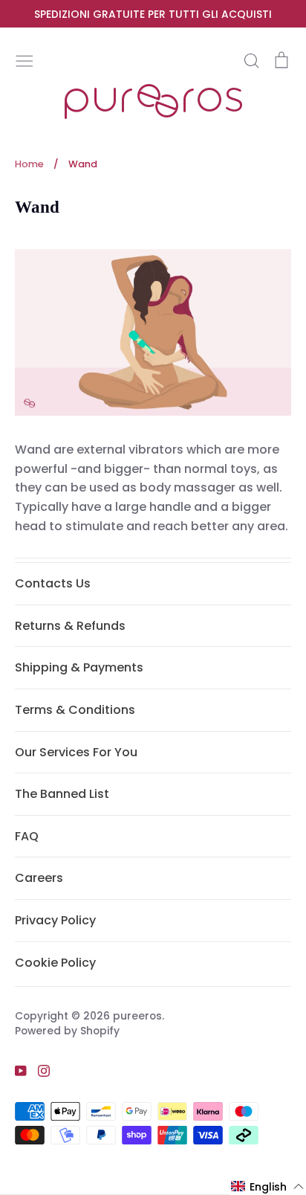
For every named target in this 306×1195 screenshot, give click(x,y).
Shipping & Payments (79, 667)
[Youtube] (15, 1069)
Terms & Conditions (75, 709)
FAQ (27, 836)
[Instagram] (38, 1069)
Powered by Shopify (67, 1030)
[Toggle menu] (24, 59)
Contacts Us (53, 583)
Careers (39, 877)
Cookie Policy (55, 962)
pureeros (137, 1015)
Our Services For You (76, 752)
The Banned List (62, 793)
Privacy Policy (55, 920)
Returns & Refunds (70, 625)
